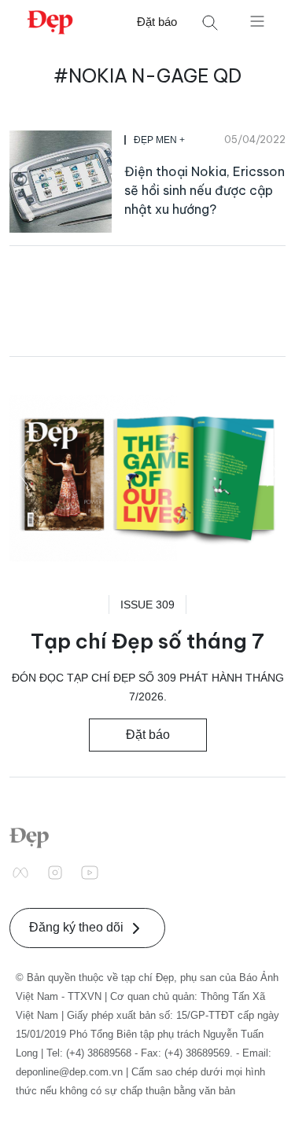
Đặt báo (157, 21)
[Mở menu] (257, 20)
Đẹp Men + (159, 140)
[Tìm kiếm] (210, 22)
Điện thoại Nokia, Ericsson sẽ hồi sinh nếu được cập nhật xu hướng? (204, 190)
